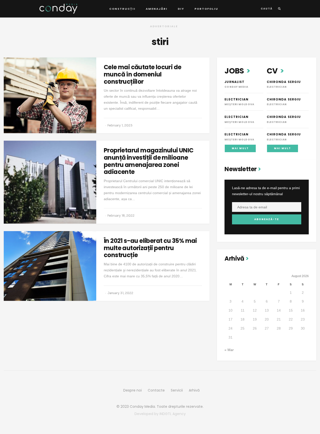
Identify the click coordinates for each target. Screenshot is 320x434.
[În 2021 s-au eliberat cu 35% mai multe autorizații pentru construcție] (50, 266)
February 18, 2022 (121, 215)
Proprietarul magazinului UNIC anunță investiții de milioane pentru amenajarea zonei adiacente (149, 161)
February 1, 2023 (120, 125)
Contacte (156, 390)
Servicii (177, 390)
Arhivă (194, 390)
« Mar (229, 350)
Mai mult (240, 148)
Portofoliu (206, 9)
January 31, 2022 (120, 293)
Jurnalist (234, 82)
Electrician (236, 99)
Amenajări (157, 9)
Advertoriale (164, 26)
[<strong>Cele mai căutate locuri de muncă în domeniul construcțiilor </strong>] (50, 95)
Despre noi (132, 390)
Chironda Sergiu (284, 82)
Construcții (122, 9)
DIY (181, 9)
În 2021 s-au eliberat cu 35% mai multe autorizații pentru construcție (150, 248)
